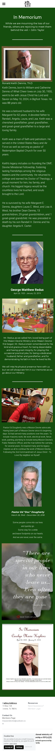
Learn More (13, 743)
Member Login (34, 709)
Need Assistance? (36, 706)
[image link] (27, 4)
